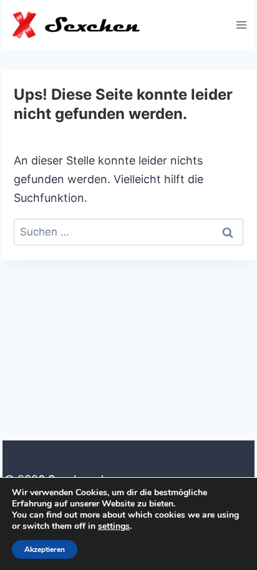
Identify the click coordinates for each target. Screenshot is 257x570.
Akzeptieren (44, 549)
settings (114, 526)
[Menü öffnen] (241, 24)
